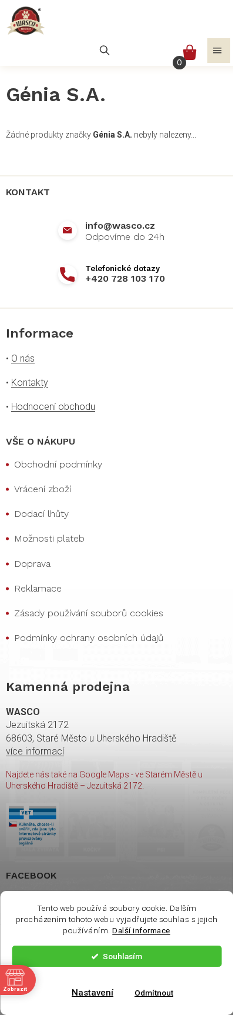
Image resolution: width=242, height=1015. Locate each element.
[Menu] (218, 50)
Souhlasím (122, 956)
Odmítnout (154, 992)
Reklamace (38, 588)
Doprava (32, 563)
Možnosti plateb (49, 538)
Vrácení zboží (42, 489)
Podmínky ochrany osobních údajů (88, 637)
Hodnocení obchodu (53, 406)
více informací (35, 751)
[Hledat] (104, 50)
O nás (23, 358)
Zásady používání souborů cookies (88, 613)
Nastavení (92, 992)
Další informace (141, 930)
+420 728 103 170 (125, 278)
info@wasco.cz (120, 225)
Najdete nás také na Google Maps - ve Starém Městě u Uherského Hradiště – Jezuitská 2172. (104, 780)
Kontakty (29, 382)
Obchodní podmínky (58, 464)
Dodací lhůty (41, 513)
